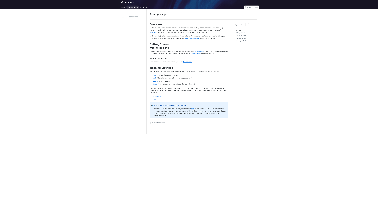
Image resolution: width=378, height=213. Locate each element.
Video (154, 99)
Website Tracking (242, 35)
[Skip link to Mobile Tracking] (148, 58)
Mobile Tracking (241, 38)
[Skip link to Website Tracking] (148, 48)
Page (154, 75)
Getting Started (240, 33)
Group (155, 84)
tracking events (196, 53)
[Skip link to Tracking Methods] (148, 68)
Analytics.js (153, 32)
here (192, 109)
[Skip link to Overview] (148, 24)
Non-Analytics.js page (192, 38)
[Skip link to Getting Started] (148, 44)
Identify (155, 81)
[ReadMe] (133, 17)
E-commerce (157, 96)
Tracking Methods (241, 41)
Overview (238, 30)
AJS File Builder (199, 51)
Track (154, 78)
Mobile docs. (187, 62)
